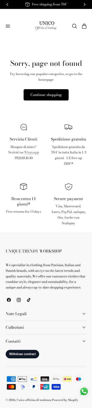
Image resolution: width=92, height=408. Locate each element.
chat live (24, 168)
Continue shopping (46, 94)
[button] (7, 26)
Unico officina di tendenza (34, 400)
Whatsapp (31, 152)
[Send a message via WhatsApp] (84, 391)
